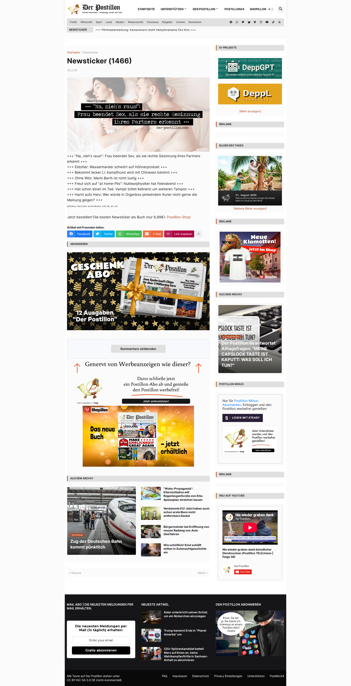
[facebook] (231, 22)
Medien (120, 22)
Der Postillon (204, 9)
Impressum (179, 676)
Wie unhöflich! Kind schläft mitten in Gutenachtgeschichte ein (185, 548)
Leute (109, 22)
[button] (270, 9)
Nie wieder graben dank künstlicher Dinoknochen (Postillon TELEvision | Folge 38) (247, 553)
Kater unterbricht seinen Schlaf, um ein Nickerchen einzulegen (186, 614)
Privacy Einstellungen (228, 676)
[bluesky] (249, 22)
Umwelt (180, 22)
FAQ (164, 676)
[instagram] (261, 22)
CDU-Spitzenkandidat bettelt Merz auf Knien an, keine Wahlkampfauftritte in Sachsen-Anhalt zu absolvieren (186, 654)
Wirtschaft (86, 22)
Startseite (146, 9)
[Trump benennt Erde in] (151, 635)
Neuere (76, 573)
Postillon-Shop (179, 217)
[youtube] (267, 22)
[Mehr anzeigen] (198, 233)
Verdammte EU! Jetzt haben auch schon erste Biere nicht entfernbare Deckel (186, 512)
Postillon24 (234, 9)
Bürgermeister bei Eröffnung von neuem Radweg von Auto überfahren (186, 530)
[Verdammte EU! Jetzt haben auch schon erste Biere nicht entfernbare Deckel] (151, 513)
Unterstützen (172, 9)
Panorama (152, 22)
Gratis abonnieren (101, 650)
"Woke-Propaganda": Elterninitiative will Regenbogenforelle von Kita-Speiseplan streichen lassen (184, 494)
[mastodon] (255, 22)
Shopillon (258, 9)
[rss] (279, 22)
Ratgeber (167, 22)
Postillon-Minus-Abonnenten (240, 403)
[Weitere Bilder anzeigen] (250, 208)
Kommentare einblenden (138, 349)
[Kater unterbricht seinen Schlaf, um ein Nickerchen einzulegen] (151, 617)
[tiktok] (273, 22)
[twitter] (243, 22)
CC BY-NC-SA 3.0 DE (81, 680)
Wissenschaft (135, 22)
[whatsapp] (237, 22)
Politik (73, 22)
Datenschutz (200, 676)
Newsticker (195, 22)
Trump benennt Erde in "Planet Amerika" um (185, 632)
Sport (99, 22)
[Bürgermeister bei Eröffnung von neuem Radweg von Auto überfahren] (151, 531)
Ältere (201, 573)
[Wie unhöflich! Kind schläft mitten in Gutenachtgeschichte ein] (151, 549)
